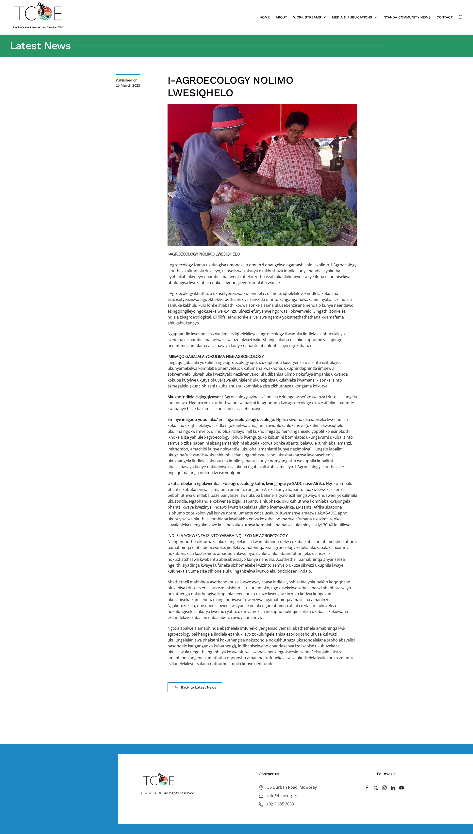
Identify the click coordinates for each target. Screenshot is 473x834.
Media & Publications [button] (352, 17)
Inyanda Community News (407, 17)
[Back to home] (38, 17)
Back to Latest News (198, 687)
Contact (445, 17)
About (281, 17)
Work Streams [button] (307, 17)
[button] (460, 17)
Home (265, 17)
